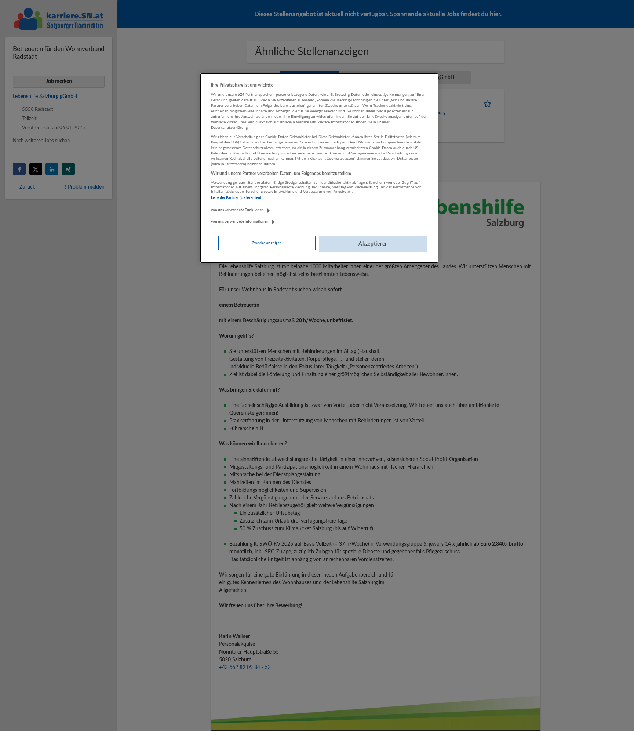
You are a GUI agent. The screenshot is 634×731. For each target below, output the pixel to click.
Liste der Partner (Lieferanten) (236, 198)
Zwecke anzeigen (267, 243)
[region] (319, 168)
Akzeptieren (373, 244)
